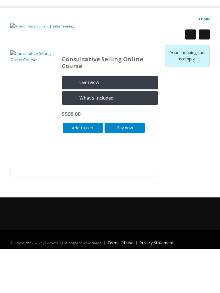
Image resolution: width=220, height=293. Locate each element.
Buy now (125, 127)
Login (204, 19)
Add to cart (83, 127)
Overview (89, 82)
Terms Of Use (120, 243)
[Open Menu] (204, 34)
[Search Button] (190, 34)
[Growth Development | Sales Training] (42, 26)
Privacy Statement (156, 243)
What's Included (96, 98)
